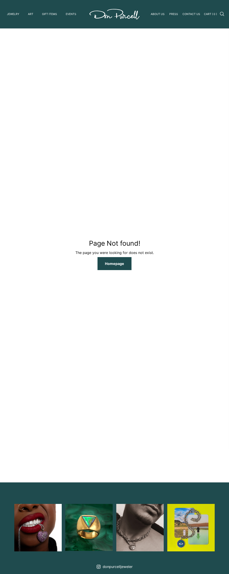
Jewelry (13, 14)
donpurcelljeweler (118, 566)
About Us (158, 14)
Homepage (114, 263)
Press (173, 14)
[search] (222, 14)
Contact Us (191, 14)
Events (71, 14)
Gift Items (49, 14)
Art (30, 14)
